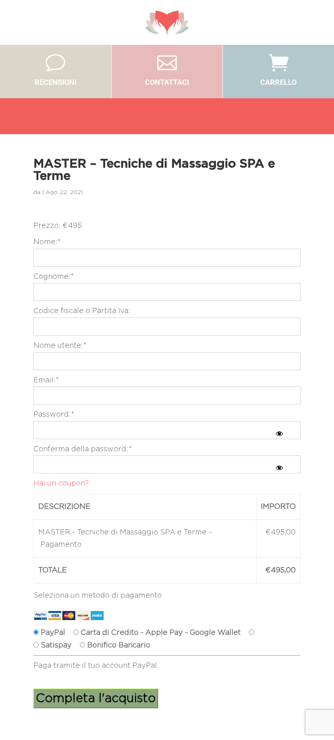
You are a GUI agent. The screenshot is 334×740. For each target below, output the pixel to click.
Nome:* (47, 242)
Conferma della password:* (82, 449)
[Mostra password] (279, 433)
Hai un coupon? (61, 483)
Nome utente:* (60, 345)
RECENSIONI (56, 82)
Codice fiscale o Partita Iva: (81, 311)
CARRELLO (278, 82)
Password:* (54, 414)
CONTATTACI (167, 82)
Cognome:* (53, 277)
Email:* (46, 380)
